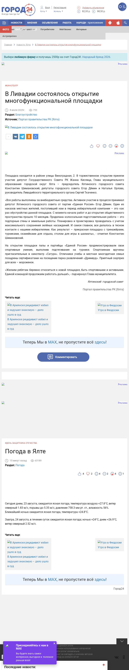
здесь (100, 342)
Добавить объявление (93, 7)
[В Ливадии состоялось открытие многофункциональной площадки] (35, 136)
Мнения (32, 22)
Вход (47, 7)
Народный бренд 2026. (96, 57)
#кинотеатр (11, 85)
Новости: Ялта (23, 44)
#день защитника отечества (21, 443)
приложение (95, 22)
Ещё (34, 29)
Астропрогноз (10, 36)
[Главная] (4, 22)
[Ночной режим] (124, 7)
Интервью (81, 29)
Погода (20, 465)
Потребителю (47, 29)
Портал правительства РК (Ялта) (39, 119)
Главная (8, 44)
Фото (6, 29)
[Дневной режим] (120, 7)
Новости (16, 22)
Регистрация (60, 7)
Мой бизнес (65, 29)
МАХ (52, 342)
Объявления (50, 22)
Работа (67, 22)
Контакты (20, 29)
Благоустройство (26, 114)
